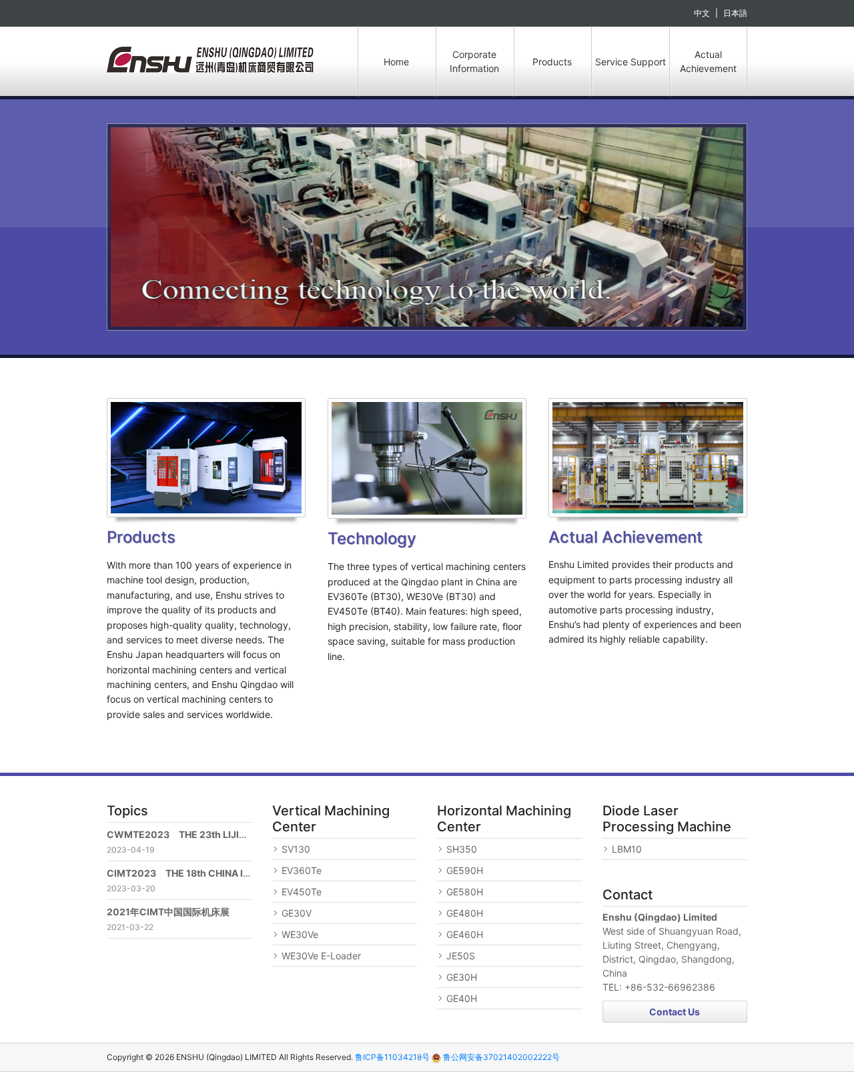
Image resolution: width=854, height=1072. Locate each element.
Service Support (630, 61)
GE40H (461, 998)
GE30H (461, 977)
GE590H (464, 870)
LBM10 (627, 849)
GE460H (464, 934)
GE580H (464, 891)
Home (396, 61)
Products (552, 61)
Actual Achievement (708, 61)
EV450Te (302, 891)
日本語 (735, 13)
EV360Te (302, 870)
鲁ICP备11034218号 (392, 1057)
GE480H (464, 913)
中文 (702, 13)
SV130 (296, 849)
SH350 (461, 849)
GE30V (297, 913)
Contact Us (674, 1011)
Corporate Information (474, 61)
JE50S (460, 955)
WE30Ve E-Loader (321, 955)
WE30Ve (300, 934)
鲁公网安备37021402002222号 (500, 1057)
